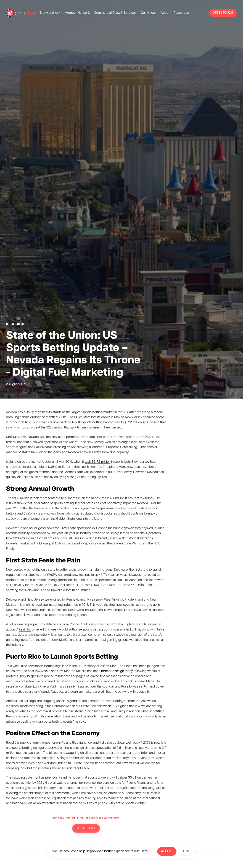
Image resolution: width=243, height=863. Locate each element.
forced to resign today (117, 671)
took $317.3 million (97, 462)
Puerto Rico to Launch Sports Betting (62, 657)
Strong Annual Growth (40, 489)
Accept (167, 851)
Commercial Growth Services (115, 13)
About (165, 13)
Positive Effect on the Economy (53, 733)
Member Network (77, 13)
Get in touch (223, 13)
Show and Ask (50, 13)
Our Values (148, 13)
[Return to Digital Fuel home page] (21, 13)
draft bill (25, 629)
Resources (181, 13)
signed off (74, 701)
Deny (186, 851)
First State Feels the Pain (43, 561)
